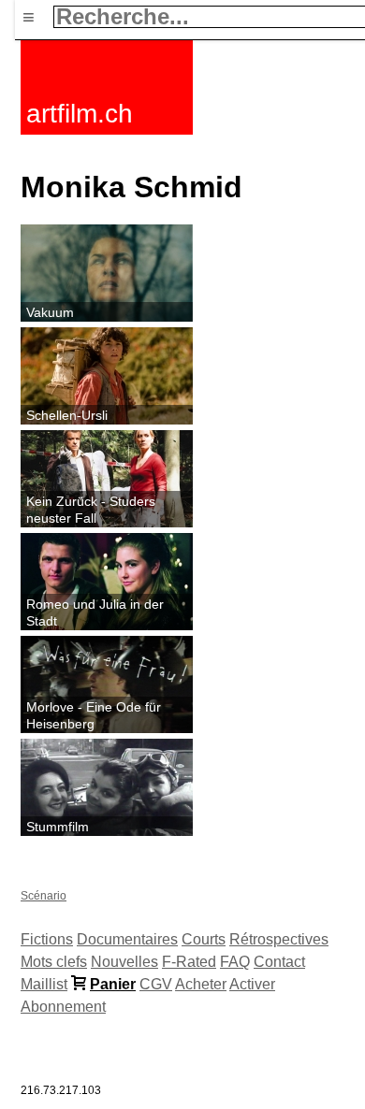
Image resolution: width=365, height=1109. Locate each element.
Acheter (200, 984)
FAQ (235, 962)
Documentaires (127, 939)
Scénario (43, 895)
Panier (113, 984)
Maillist (44, 984)
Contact (279, 962)
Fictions (47, 939)
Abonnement (63, 1007)
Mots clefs (54, 962)
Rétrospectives (278, 939)
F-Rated (189, 962)
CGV (155, 984)
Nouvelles (124, 962)
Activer (252, 984)
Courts (204, 939)
